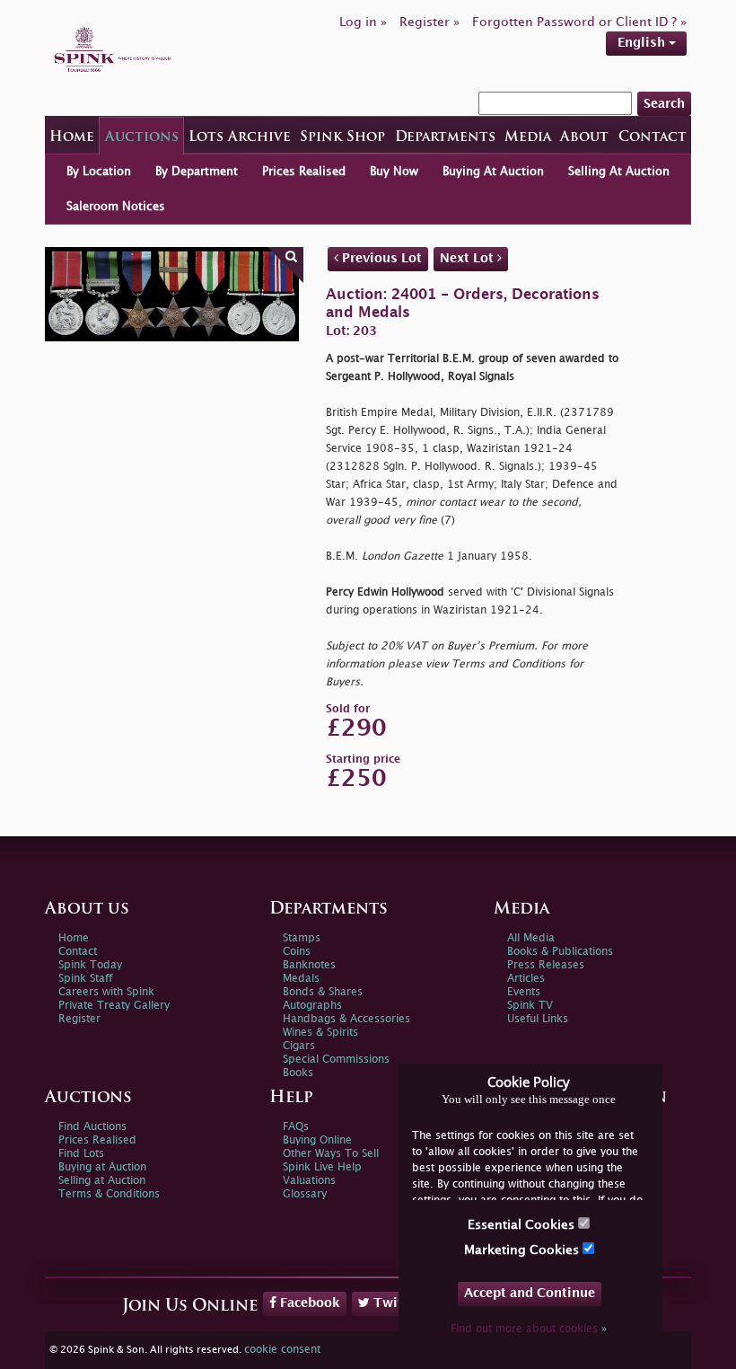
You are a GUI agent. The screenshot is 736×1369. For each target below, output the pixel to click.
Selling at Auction (101, 1181)
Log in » (363, 22)
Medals (301, 979)
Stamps (301, 938)
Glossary (305, 1194)
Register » (429, 22)
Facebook (308, 1303)
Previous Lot (380, 258)
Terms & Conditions (109, 1194)
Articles (526, 979)
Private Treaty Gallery (114, 1006)
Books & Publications (560, 952)
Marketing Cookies (523, 1250)
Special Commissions (336, 1059)
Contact (652, 138)
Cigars (299, 1046)
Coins (297, 952)
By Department (196, 171)
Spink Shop (342, 138)
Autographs (312, 1006)
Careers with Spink (106, 992)
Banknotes (309, 965)
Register (79, 1019)
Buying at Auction (102, 1167)
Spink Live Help (322, 1167)
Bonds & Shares (323, 992)
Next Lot (468, 258)
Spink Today (90, 965)
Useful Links (537, 1019)
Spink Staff (85, 979)
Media (527, 138)
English (643, 43)
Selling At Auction (619, 171)
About (584, 138)
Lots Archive (239, 138)
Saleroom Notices (115, 206)
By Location (98, 171)
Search (664, 104)
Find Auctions (92, 1127)
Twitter (395, 1303)
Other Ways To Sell (331, 1154)
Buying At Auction (493, 171)
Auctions (142, 138)
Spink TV (530, 1006)
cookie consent (282, 1350)
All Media (531, 938)
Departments (445, 138)
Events (523, 992)
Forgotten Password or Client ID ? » (579, 22)
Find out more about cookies (529, 1329)
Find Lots (81, 1154)
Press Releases (545, 965)
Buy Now (394, 171)
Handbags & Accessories (346, 1019)
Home (71, 138)
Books (298, 1073)
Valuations (309, 1181)
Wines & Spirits (320, 1033)
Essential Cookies (523, 1225)
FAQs (296, 1127)
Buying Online (317, 1140)
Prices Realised (304, 171)
